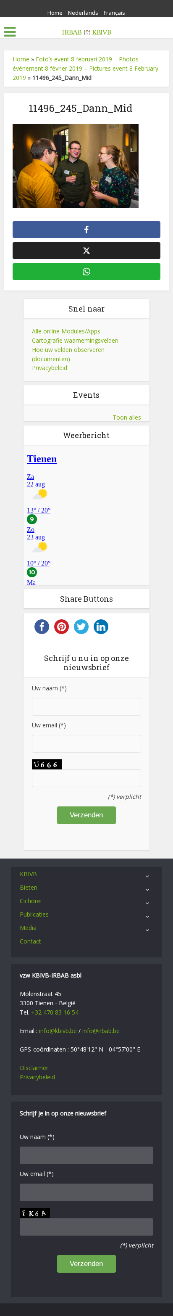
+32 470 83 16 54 (55, 1012)
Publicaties (34, 914)
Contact (30, 941)
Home (55, 12)
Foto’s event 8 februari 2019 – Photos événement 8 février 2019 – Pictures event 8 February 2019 (85, 68)
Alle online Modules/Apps (66, 331)
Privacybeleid (49, 368)
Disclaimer (34, 1068)
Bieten (28, 887)
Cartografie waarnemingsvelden (75, 340)
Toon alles (127, 417)
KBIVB (28, 874)
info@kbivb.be (58, 1031)
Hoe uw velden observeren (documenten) (68, 354)
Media (28, 928)
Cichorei (31, 901)
